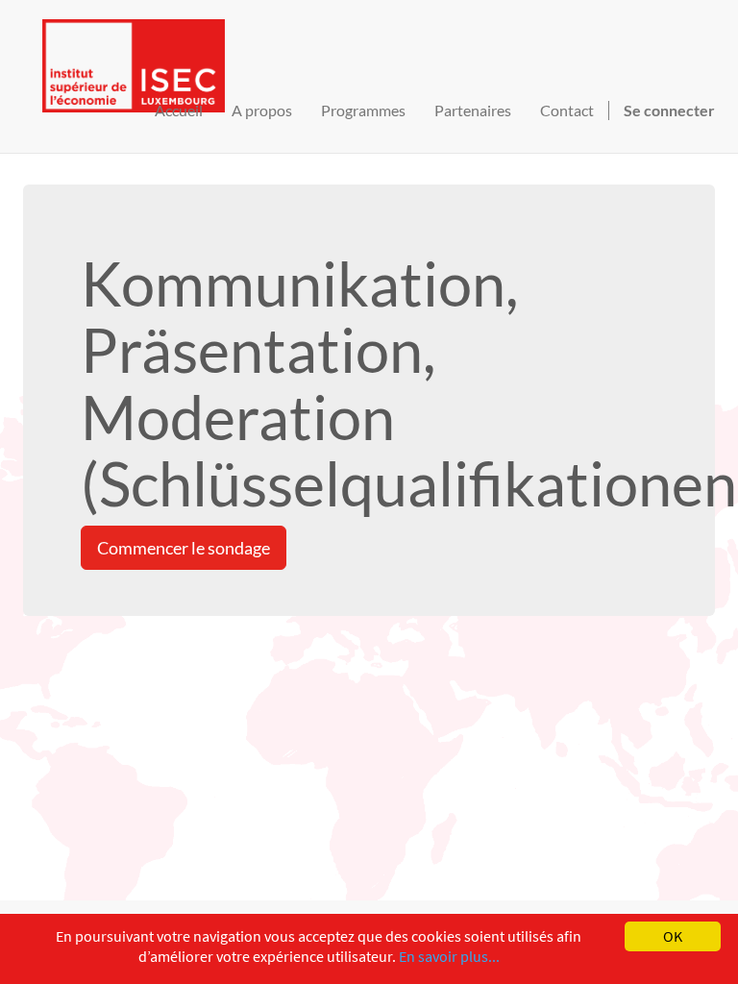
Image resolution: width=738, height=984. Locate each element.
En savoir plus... (449, 956)
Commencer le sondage (183, 547)
